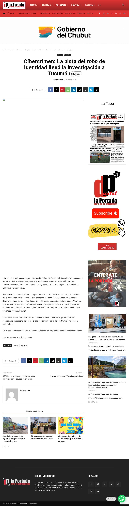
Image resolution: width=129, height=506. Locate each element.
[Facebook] (99, 13)
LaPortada (60, 80)
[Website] (116, 13)
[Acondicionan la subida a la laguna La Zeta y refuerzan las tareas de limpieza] (15, 425)
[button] (123, 5)
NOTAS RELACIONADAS (13, 411)
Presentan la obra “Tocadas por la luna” (67, 376)
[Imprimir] (85, 89)
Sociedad (46, 5)
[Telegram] (91, 89)
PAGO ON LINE (70, 13)
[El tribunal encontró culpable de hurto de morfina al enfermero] (43, 425)
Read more (121, 350)
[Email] (79, 89)
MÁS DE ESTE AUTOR (34, 411)
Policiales (61, 5)
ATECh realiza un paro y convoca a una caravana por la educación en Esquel (19, 377)
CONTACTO (81, 13)
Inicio (4, 50)
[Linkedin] (73, 89)
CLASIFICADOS (45, 13)
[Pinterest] (62, 89)
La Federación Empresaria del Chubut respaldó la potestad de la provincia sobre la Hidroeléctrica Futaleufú (107, 385)
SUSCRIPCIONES (57, 13)
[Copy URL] (96, 89)
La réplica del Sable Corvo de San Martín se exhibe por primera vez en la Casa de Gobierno (106, 338)
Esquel (33, 5)
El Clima (89, 5)
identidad (24, 345)
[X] (112, 13)
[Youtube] (124, 13)
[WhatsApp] (120, 13)
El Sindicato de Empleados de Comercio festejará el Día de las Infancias (70, 438)
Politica (75, 5)
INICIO (89, 13)
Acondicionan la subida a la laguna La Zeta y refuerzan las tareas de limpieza (14, 438)
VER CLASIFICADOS (107, 246)
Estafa (16, 345)
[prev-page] (4, 446)
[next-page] (8, 446)
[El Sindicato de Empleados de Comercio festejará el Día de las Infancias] (70, 425)
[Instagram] (103, 13)
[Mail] (108, 13)
